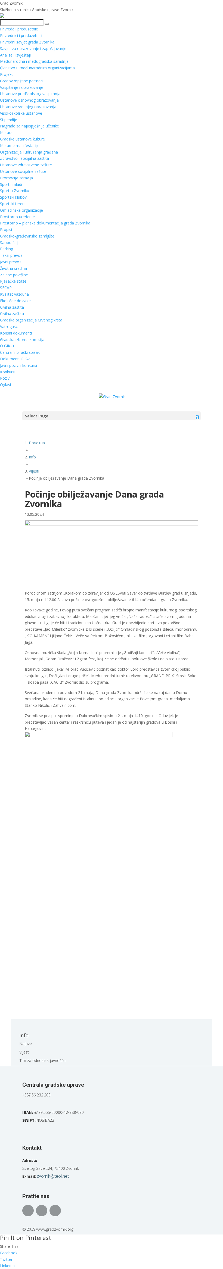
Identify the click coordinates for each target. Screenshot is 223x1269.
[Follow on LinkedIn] (55, 1210)
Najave (25, 1043)
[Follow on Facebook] (28, 1210)
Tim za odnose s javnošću (42, 1060)
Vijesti (24, 1052)
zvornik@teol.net (53, 1176)
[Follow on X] (41, 1210)
